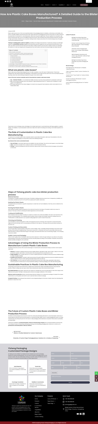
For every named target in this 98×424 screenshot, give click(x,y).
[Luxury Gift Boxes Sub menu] (57, 398)
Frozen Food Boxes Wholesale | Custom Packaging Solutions (76, 79)
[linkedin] (10, 1)
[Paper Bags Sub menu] (54, 403)
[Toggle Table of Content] (45, 50)
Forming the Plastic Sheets (16, 58)
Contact (74, 4)
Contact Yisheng (39, 416)
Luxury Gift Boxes (52, 399)
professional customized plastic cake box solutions (20, 325)
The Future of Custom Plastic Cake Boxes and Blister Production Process (23, 66)
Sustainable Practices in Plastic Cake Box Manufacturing (20, 65)
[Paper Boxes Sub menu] (54, 401)
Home (42, 4)
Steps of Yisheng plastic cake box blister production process (21, 54)
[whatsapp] (96, 373)
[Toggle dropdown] (56, 4)
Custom (54, 4)
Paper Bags (50, 403)
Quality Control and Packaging (16, 62)
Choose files (54, 372)
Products (47, 4)
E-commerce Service (38, 406)
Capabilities (61, 4)
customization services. (18, 44)
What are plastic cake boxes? (15, 52)
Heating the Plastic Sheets (15, 56)
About (68, 5)
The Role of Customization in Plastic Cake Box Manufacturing (21, 53)
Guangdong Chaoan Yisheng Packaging (44, 422)
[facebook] (8, 1)
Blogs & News (29, 21)
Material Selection (14, 55)
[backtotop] (96, 380)
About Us (37, 412)
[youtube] (5, 1)
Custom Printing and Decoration (17, 61)
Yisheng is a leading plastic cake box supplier (18, 42)
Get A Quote (84, 5)
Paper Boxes (51, 401)
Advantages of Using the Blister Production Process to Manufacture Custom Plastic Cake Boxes (28, 64)
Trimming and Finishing (15, 60)
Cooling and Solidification (16, 59)
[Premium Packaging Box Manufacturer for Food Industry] (11, 5)
